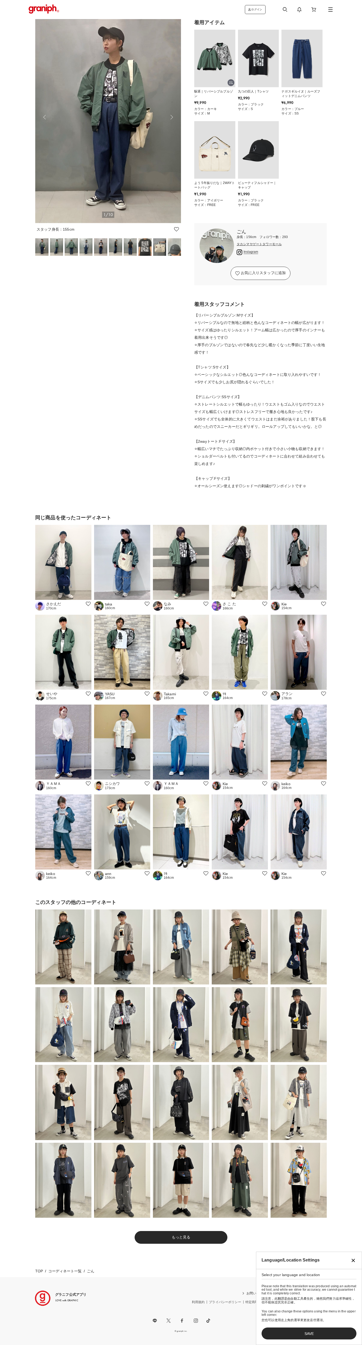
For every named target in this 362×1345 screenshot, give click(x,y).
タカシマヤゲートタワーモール (259, 244)
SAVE (309, 1333)
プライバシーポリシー (225, 1302)
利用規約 (198, 1302)
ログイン (256, 9)
